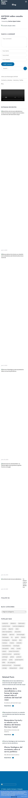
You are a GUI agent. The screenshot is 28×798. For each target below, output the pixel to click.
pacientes (17, 654)
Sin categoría (11, 662)
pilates (12, 657)
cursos (4, 629)
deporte (11, 629)
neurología (16, 646)
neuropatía (5, 648)
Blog (2, 84)
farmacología (20, 634)
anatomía (5, 623)
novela (18, 648)
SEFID (3, 662)
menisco (4, 643)
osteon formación (14, 651)
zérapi (21, 668)
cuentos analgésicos (18, 626)
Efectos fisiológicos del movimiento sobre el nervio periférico (13, 749)
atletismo (13, 623)
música (12, 643)
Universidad (17, 665)
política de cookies (19, 794)
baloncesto (21, 623)
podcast (19, 657)
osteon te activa (6, 654)
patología (5, 657)
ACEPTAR (14, 796)
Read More (7, 706)
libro (20, 640)
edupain (4, 634)
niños (12, 648)
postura (4, 659)
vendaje (4, 668)
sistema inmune (6, 665)
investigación (6, 640)
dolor (17, 629)
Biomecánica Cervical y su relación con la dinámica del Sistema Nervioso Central (13, 723)
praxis (10, 659)
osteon (4, 651)
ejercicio (11, 634)
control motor (6, 626)
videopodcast (13, 668)
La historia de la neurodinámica (25, 583)
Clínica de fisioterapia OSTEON (9, 76)
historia (23, 637)
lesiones (14, 640)
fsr (12, 637)
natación (19, 643)
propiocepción (19, 659)
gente (17, 637)
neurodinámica (6, 646)
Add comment (8, 64)
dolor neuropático (7, 632)
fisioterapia (5, 637)
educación (18, 632)
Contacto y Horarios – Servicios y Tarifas (12, 80)
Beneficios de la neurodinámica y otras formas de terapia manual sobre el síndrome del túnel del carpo (13, 694)
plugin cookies (24, 796)
